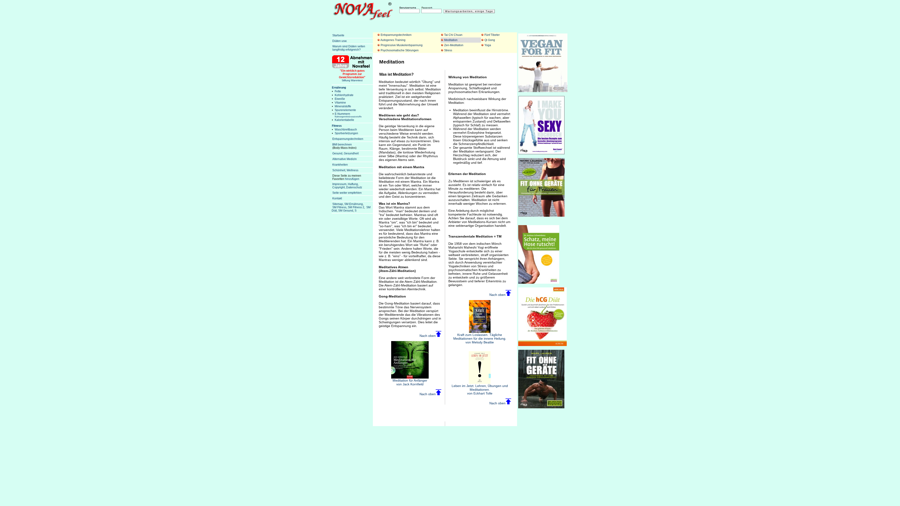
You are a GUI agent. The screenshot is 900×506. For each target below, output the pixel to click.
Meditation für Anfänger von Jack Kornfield (410, 382)
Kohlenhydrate (344, 95)
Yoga (487, 45)
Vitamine (340, 102)
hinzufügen (352, 179)
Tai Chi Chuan (453, 35)
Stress (448, 50)
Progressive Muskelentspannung (402, 45)
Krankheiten (340, 164)
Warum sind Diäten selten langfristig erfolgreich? (348, 48)
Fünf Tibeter (492, 35)
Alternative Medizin (344, 159)
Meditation (451, 40)
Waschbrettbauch (346, 129)
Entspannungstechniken (396, 35)
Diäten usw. (339, 41)
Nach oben (428, 336)
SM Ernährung (353, 204)
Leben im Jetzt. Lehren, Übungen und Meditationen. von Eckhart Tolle (480, 389)
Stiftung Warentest (352, 75)
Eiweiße (340, 98)
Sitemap (337, 204)
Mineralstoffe (343, 106)
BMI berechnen (342, 144)
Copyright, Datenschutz (347, 187)
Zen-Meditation (453, 45)
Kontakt (337, 198)
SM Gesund (345, 210)
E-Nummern (348, 115)
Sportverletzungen (346, 133)
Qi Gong (489, 40)
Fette (338, 91)
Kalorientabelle (344, 120)
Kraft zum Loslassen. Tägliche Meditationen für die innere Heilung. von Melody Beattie (479, 338)
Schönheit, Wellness (345, 170)
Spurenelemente (345, 110)
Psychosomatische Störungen (400, 50)
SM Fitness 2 (356, 207)
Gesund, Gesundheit (345, 153)
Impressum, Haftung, (345, 184)
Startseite (338, 35)
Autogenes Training (392, 40)
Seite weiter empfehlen (347, 192)
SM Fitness (339, 207)
